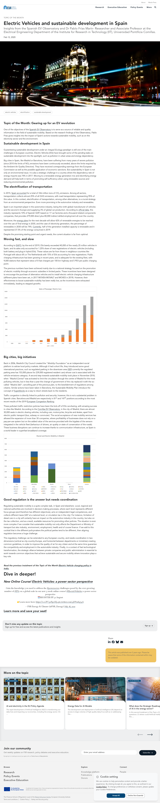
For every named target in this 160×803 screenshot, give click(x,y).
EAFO (18, 246)
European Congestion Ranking (40, 402)
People (123, 772)
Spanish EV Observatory (40, 130)
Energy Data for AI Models (80, 706)
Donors (84, 778)
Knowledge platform (90, 772)
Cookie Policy (24, 799)
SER (70, 370)
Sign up (147, 626)
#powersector (53, 588)
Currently (37, 227)
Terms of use (34, 756)
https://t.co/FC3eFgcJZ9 (47, 602)
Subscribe (146, 753)
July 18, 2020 (69, 606)
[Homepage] (10, 7)
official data (84, 210)
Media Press (152, 2)
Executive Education (16, 780)
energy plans (22, 221)
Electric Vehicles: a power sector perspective (62, 581)
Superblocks (19, 391)
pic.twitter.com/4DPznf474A (71, 602)
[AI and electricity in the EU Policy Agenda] (34, 690)
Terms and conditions (11, 799)
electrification (25, 112)
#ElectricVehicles (74, 591)
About (143, 2)
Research (99, 7)
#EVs (16, 591)
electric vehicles (10, 112)
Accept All (116, 795)
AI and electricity (12, 680)
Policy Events (137, 7)
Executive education (117, 7)
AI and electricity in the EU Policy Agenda (25, 706)
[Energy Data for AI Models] (95, 690)
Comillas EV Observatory (49, 409)
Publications (86, 775)
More (149, 7)
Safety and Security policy (39, 799)
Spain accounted (18, 193)
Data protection (44, 756)
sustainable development (42, 112)
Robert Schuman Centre (43, 797)
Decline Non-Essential (135, 795)
